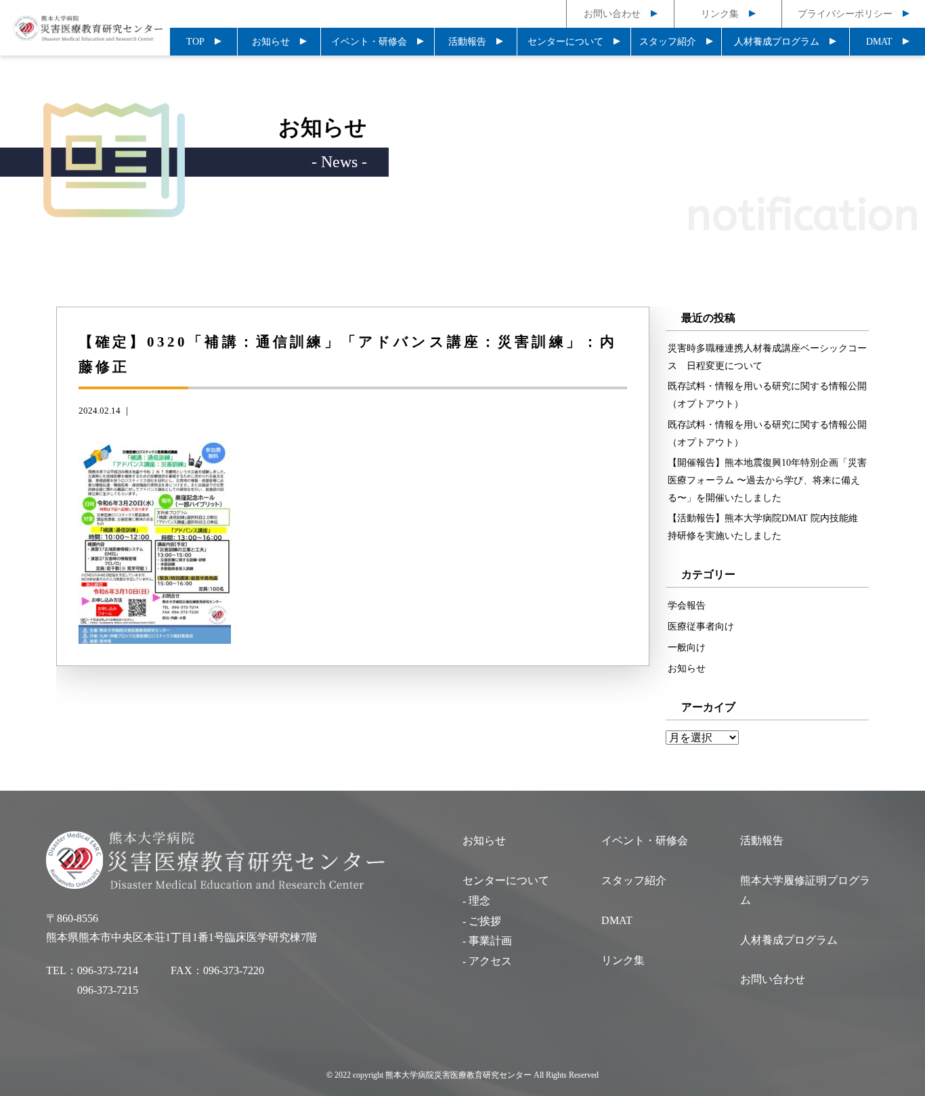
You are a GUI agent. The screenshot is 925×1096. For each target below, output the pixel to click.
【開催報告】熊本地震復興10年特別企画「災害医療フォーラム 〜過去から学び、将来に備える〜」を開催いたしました (767, 480)
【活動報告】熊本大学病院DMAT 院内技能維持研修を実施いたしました (763, 526)
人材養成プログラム (776, 42)
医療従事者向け (701, 626)
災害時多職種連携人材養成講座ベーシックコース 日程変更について (767, 357)
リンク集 (720, 14)
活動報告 (467, 42)
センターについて (565, 42)
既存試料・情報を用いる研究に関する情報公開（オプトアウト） (767, 394)
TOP (195, 42)
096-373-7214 (107, 970)
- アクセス (487, 961)
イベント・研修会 (369, 42)
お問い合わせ (612, 14)
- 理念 (476, 900)
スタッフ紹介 (667, 42)
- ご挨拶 (481, 921)
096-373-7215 (107, 990)
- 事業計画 (487, 940)
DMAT (879, 42)
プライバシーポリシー (845, 14)
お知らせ (271, 42)
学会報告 (687, 605)
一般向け (687, 647)
